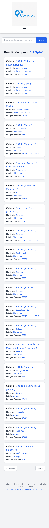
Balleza (19, 329)
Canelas (19, 393)
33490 (31, 316)
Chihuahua (17, 131)
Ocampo (19, 272)
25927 (24, 74)
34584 (24, 418)
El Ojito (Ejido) (23, 83)
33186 (24, 198)
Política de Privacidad (34, 489)
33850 (24, 376)
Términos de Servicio (14, 489)
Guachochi (20, 192)
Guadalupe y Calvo (23, 310)
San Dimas (20, 431)
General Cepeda (22, 109)
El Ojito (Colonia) (24, 366)
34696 (24, 437)
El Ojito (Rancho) (24, 287)
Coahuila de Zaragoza (22, 71)
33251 (24, 259)
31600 (24, 134)
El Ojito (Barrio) (24, 125)
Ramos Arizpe (21, 68)
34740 (24, 459)
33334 (24, 278)
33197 (31, 240)
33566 (31, 335)
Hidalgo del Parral (23, 370)
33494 (37, 316)
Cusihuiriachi (21, 253)
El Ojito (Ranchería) (26, 144)
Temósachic (21, 147)
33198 (37, 240)
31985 (25, 153)
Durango (16, 396)
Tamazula (20, 412)
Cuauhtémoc (21, 128)
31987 (37, 153)
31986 (31, 153)
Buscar (41, 40)
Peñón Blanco (21, 453)
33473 (25, 316)
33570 (24, 357)
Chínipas (19, 291)
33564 (25, 335)
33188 (24, 221)
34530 (24, 399)
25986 (24, 115)
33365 (24, 297)
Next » (40, 468)
